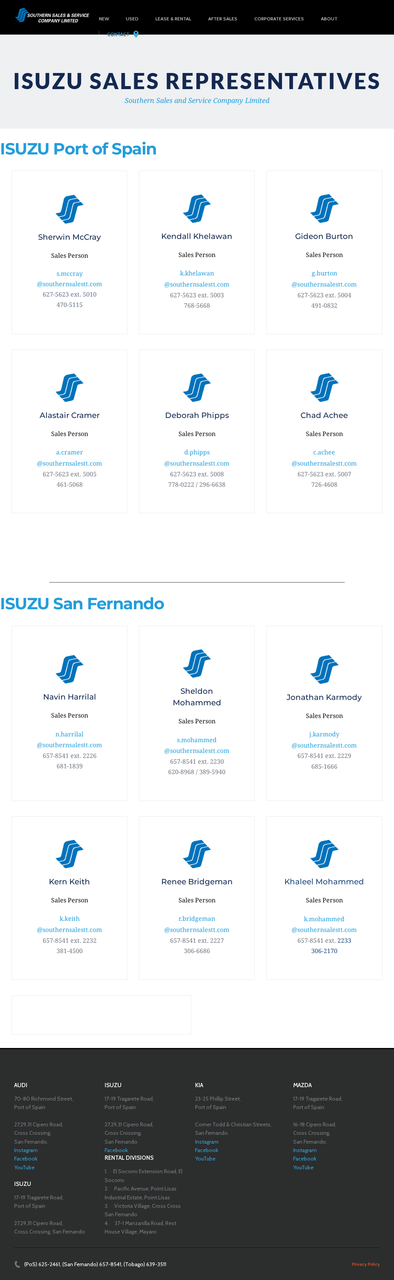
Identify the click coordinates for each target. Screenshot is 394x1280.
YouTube (24, 1167)
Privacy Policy (366, 1264)
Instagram (26, 1150)
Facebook (25, 1158)
